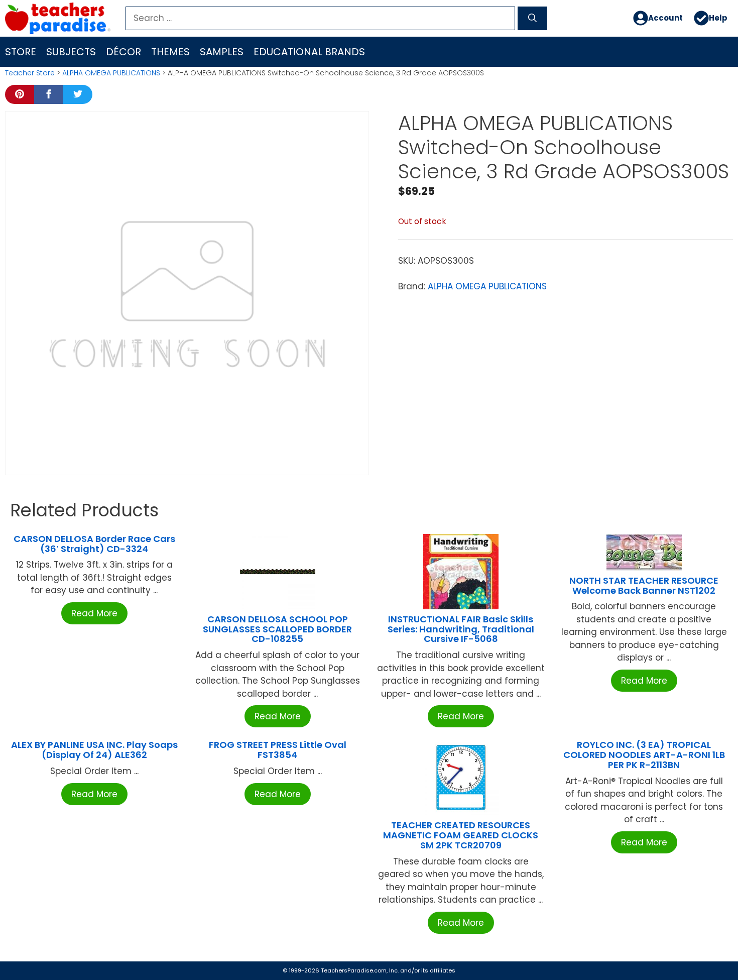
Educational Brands (309, 52)
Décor (123, 52)
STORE (20, 52)
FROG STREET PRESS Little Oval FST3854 (277, 749)
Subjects (71, 52)
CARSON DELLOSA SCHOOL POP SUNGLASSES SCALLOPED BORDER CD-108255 (277, 629)
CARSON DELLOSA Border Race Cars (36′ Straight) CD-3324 (94, 543)
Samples (221, 52)
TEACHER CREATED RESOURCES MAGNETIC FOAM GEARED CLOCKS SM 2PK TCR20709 (460, 835)
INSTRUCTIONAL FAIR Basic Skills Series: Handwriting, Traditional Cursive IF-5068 (461, 629)
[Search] (532, 19)
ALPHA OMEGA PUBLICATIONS (111, 73)
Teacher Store (30, 73)
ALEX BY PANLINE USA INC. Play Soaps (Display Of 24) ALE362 (94, 749)
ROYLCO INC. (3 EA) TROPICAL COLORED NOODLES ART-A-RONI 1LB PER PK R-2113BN (644, 754)
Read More (94, 613)
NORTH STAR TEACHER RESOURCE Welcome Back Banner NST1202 (643, 585)
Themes (170, 52)
